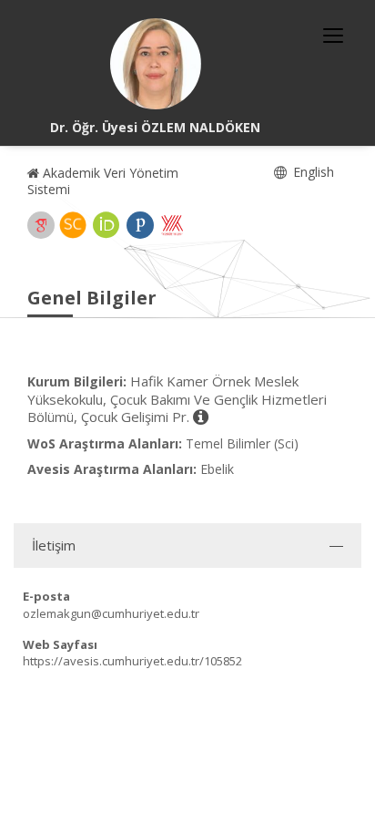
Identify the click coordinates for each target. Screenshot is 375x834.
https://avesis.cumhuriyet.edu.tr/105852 (132, 661)
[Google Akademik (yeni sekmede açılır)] (41, 225)
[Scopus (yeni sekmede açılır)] (72, 225)
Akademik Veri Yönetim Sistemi (102, 181)
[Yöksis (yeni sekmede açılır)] (172, 225)
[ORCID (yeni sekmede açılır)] (106, 225)
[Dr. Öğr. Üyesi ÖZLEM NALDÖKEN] (155, 63)
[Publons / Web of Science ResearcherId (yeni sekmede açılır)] (140, 225)
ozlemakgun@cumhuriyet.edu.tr (111, 613)
